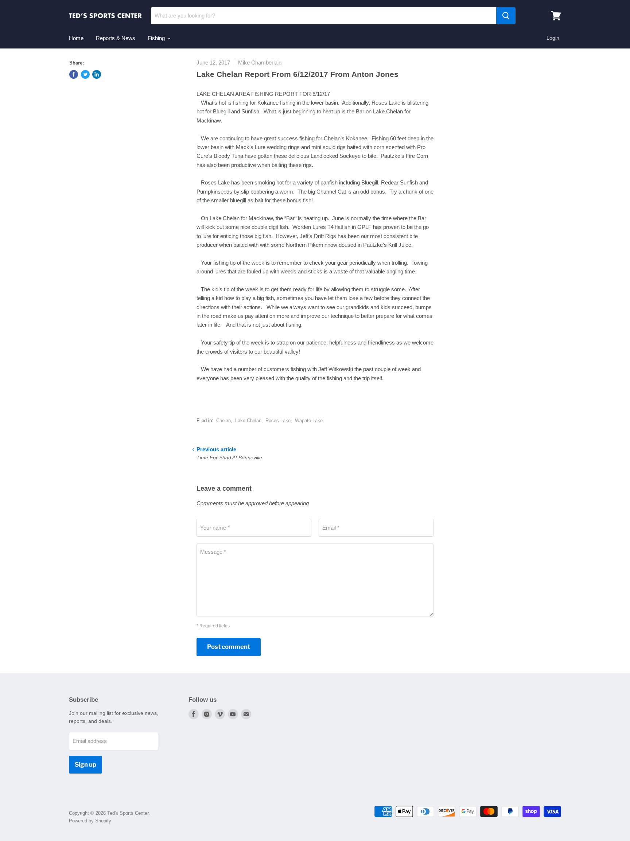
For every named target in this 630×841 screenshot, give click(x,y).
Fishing (157, 38)
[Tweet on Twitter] (85, 74)
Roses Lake (278, 420)
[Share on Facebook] (73, 74)
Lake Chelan (248, 420)
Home (76, 38)
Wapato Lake (309, 420)
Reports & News (115, 38)
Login (553, 38)
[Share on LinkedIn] (96, 74)
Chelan (223, 420)
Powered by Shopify (90, 821)
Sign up (85, 764)
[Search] (506, 15)
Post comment (228, 646)
